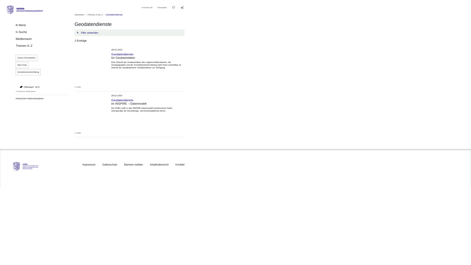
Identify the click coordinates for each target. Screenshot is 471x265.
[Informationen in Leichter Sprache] (174, 7)
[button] (129, 33)
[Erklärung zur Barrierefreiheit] (182, 7)
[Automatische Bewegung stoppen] (17, 87)
